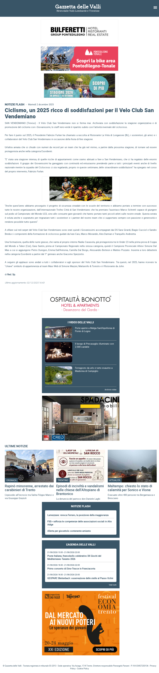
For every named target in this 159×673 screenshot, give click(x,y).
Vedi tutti (112, 585)
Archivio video (110, 389)
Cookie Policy (83, 668)
